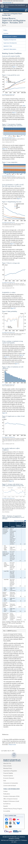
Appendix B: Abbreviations (9, 49)
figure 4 (19, 198)
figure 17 (7, 356)
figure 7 (17, 363)
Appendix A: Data (7, 46)
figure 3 (5, 148)
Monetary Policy (7, 768)
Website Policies (7, 808)
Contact (5, 791)
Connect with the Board (9, 785)
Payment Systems (8, 775)
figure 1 (14, 66)
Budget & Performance (9, 801)
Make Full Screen (19, 520)
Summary (5, 33)
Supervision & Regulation (10, 770)
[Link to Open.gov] (18, 831)
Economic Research (8, 778)
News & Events (7, 766)
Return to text (12, 94)
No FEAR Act (6, 803)
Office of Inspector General (10, 798)
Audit (17, 801)
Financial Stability (8, 773)
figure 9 (11, 481)
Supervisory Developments (10, 43)
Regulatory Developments (9, 39)
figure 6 (13, 308)
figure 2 (14, 112)
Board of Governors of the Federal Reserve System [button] (15, 6)
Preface (5, 30)
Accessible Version (5, 94)
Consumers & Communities (10, 783)
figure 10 (22, 355)
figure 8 (5, 413)
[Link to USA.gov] (8, 831)
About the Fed (7, 763)
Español (5, 806)
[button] (2, 6)
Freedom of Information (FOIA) (11, 796)
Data (4, 780)
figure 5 (12, 243)
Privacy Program (17, 808)
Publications (6, 794)
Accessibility (6, 811)
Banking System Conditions (10, 36)
